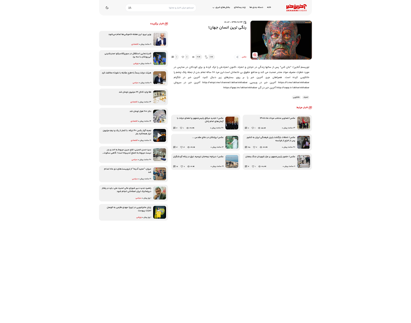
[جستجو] (130, 8)
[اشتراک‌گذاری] (237, 57)
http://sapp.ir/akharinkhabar (292, 88)
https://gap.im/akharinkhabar (240, 88)
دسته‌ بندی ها (256, 7)
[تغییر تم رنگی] (107, 8)
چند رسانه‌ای (240, 7)
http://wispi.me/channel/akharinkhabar (225, 83)
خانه (269, 7)
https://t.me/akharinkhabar (293, 83)
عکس (244, 57)
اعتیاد (305, 97)
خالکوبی (296, 97)
